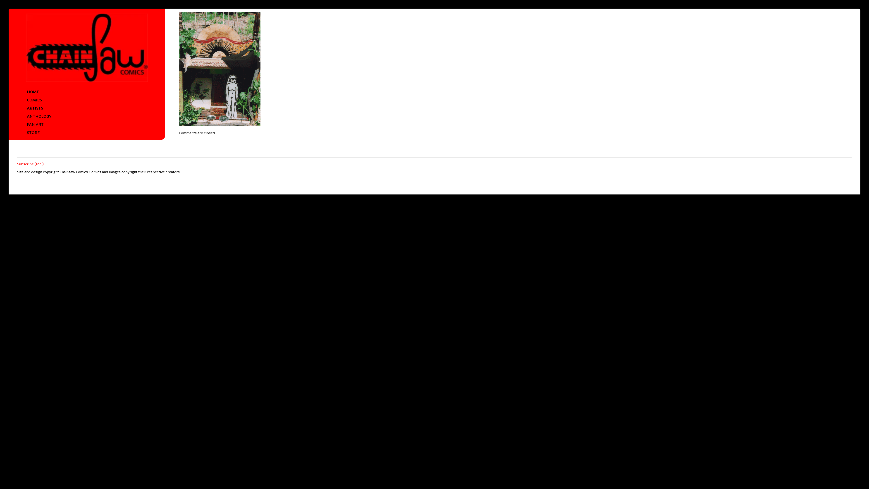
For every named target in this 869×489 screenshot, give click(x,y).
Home (33, 92)
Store (33, 132)
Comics (34, 100)
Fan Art (35, 124)
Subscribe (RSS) (30, 164)
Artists (35, 108)
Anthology (39, 116)
